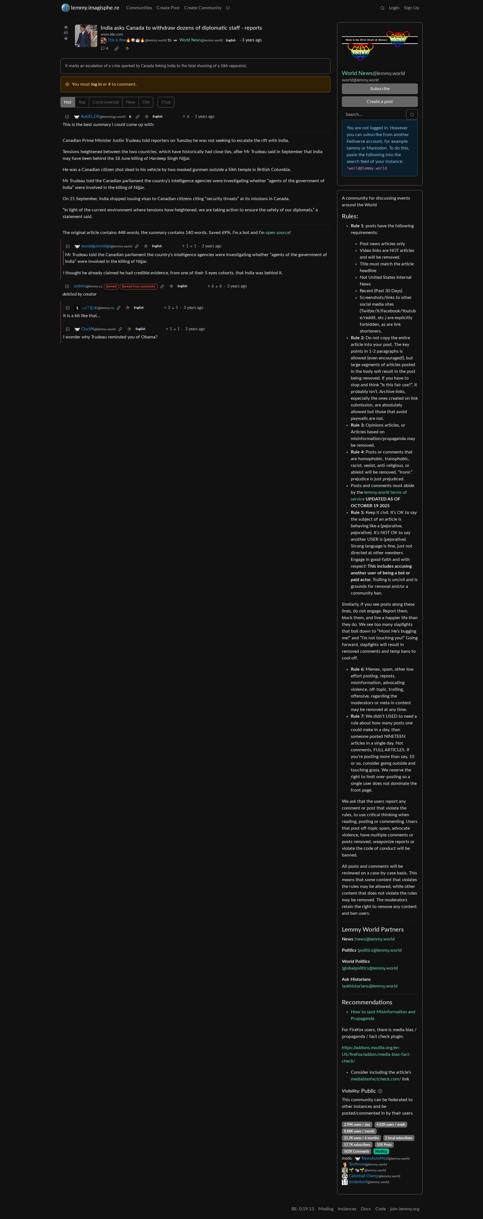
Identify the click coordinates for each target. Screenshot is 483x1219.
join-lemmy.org (404, 1209)
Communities (139, 8)
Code (380, 1209)
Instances (347, 1209)
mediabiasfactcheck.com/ (376, 1079)
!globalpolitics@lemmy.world (370, 968)
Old (146, 102)
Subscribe (380, 88)
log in (96, 84)
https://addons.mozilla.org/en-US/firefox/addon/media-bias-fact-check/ (376, 1054)
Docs (366, 1209)
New (130, 102)
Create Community (202, 8)
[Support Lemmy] (228, 7)
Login (394, 8)
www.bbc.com (112, 34)
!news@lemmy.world (374, 939)
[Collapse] (67, 117)
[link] (116, 48)
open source (278, 232)
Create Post (168, 8)
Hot (68, 102)
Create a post (380, 101)
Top (82, 102)
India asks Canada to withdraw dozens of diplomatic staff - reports (181, 28)
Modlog (381, 1151)
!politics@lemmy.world (379, 950)
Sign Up (411, 8)
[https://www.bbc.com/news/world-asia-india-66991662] (86, 36)
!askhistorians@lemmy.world (369, 986)
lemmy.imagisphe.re (95, 8)
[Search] (382, 7)
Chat (166, 102)
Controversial (106, 102)
